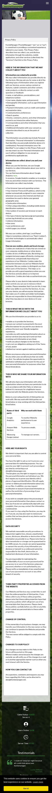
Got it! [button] (26, 788)
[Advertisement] (26, 31)
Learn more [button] (38, 782)
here (15, 176)
